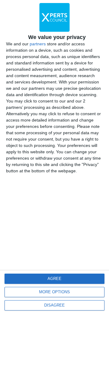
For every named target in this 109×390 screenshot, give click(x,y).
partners (38, 44)
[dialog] (54, 195)
